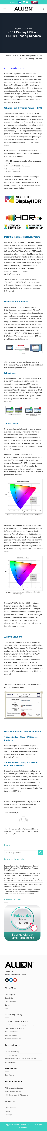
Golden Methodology (12, 1052)
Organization (9, 998)
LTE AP (27, 831)
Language (12, 2)
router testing (8, 834)
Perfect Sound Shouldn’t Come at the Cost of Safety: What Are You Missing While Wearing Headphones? (21, 868)
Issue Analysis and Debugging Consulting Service (22, 1025)
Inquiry (7, 1111)
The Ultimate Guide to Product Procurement (20, 1059)
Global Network (10, 1108)
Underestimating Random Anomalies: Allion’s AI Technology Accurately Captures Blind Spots (22, 874)
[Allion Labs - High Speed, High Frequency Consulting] (23, 9)
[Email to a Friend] (26, 820)
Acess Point (20, 831)
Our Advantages (10, 1001)
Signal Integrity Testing (13, 1091)
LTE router (34, 831)
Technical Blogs (25, 29)
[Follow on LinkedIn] (11, 980)
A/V (16, 29)
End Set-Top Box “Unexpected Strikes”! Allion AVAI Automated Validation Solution (23, 885)
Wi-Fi (16, 834)
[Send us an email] (24, 2)
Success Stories (11, 1055)
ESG (6, 1008)
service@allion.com (18, 974)
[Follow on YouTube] (27, 2)
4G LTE (12, 831)
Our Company (10, 994)
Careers (7, 1005)
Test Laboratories (11, 1035)
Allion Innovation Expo (13, 1039)
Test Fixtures (9, 1075)
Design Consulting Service (14, 1028)
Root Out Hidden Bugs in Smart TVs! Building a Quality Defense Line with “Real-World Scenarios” (23, 880)
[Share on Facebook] (21, 820)
